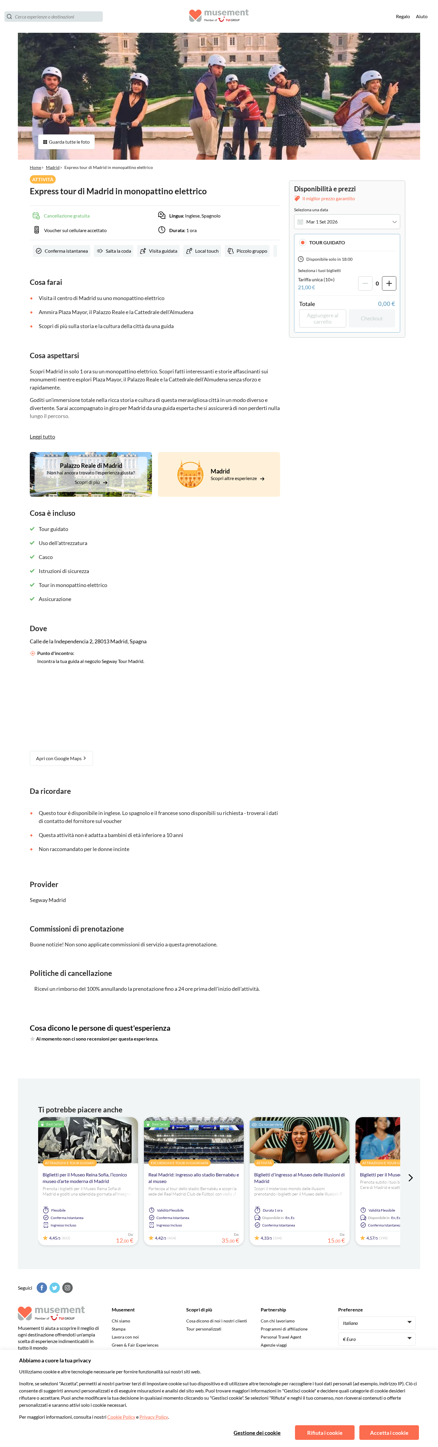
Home (35, 167)
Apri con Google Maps (59, 758)
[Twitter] (54, 1287)
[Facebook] (41, 1287)
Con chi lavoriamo (278, 1320)
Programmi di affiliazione (284, 1328)
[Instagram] (67, 1287)
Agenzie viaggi (274, 1344)
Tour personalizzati (203, 1328)
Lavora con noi (125, 1336)
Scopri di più (88, 482)
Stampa (118, 1328)
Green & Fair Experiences (135, 1344)
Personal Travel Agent (281, 1336)
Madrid (53, 167)
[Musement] (219, 17)
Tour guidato (327, 242)
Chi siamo (121, 1320)
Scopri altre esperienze (234, 478)
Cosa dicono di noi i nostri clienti (216, 1320)
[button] (347, 242)
